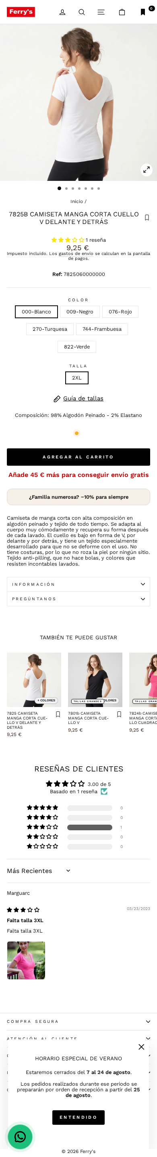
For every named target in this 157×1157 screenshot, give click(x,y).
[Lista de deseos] (147, 218)
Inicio (76, 201)
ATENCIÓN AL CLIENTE (42, 1038)
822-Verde (77, 347)
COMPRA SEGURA (33, 1021)
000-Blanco (36, 312)
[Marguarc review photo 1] (26, 960)
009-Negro (79, 312)
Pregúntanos (34, 598)
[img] (23, 910)
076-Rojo (120, 312)
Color (78, 300)
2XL (77, 378)
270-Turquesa (50, 329)
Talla (78, 366)
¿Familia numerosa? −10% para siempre (78, 497)
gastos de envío (76, 253)
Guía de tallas (83, 398)
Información (34, 584)
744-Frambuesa (102, 329)
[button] (69, 240)
